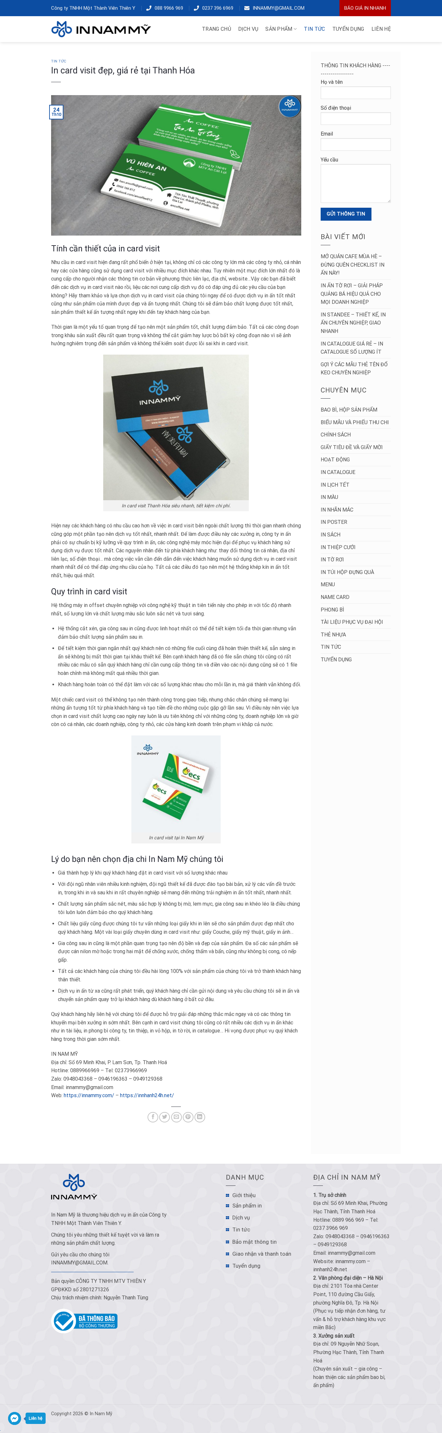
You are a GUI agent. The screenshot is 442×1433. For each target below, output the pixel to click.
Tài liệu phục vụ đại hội (352, 622)
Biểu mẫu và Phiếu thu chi (355, 422)
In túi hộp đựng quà (347, 572)
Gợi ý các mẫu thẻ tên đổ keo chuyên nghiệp (354, 368)
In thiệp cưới (338, 547)
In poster (334, 522)
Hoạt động (335, 460)
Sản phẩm (279, 29)
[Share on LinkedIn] (199, 1117)
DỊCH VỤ (248, 29)
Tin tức (59, 61)
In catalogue (338, 472)
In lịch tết (335, 485)
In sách (330, 535)
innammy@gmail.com (278, 8)
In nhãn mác (337, 510)
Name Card (335, 597)
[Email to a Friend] (176, 1117)
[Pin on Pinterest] (188, 1117)
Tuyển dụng (336, 659)
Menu (328, 584)
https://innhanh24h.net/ (147, 1095)
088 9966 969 (169, 8)
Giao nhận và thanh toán (261, 1254)
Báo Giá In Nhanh (365, 8)
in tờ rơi (332, 560)
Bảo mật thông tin (254, 1242)
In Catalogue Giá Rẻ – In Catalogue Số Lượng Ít (352, 348)
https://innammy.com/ (89, 1095)
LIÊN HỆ (381, 29)
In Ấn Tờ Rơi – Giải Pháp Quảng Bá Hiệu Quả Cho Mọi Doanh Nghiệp (352, 293)
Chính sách (336, 435)
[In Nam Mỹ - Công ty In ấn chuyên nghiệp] (103, 29)
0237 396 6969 (217, 8)
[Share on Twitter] (164, 1117)
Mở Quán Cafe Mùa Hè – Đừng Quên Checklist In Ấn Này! (352, 264)
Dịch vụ (241, 1217)
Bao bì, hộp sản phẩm (349, 410)
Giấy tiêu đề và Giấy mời (352, 447)
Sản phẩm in (247, 1205)
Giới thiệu (244, 1195)
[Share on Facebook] (153, 1117)
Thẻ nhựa (333, 635)
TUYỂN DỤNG (348, 29)
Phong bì (332, 610)
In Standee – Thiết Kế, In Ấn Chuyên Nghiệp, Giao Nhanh (353, 323)
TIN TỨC (314, 29)
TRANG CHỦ (216, 29)
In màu (329, 497)
